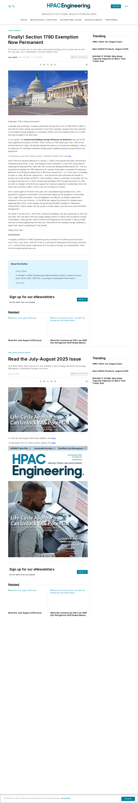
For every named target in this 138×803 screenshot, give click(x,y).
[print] (87, 65)
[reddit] (52, 65)
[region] (69, 799)
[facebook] (41, 65)
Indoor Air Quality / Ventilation (43, 20)
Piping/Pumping (111, 20)
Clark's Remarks (14, 30)
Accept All (128, 799)
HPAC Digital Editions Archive (19, 352)
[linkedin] (44, 65)
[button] (9, 6)
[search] (13, 6)
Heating (24, 20)
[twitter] (48, 65)
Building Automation (93, 20)
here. (69, 156)
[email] (55, 65)
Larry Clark (12, 57)
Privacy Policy (65, 798)
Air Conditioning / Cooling (71, 20)
